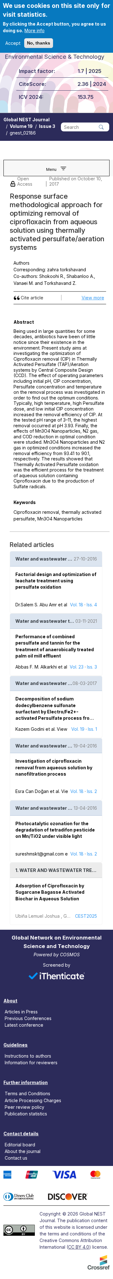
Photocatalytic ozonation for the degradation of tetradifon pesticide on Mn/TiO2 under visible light (55, 830)
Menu (51, 169)
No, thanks (38, 42)
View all (65, 729)
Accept (12, 43)
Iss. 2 (92, 791)
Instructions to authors (28, 1056)
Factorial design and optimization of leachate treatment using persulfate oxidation (55, 581)
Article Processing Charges (33, 1100)
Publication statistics (26, 1113)
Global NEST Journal (26, 119)
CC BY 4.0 (78, 1247)
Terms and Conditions (27, 1093)
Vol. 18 (76, 604)
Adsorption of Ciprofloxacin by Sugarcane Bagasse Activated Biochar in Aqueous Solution (49, 892)
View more (93, 297)
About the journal (22, 1151)
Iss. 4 (92, 604)
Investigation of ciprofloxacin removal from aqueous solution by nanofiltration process (53, 767)
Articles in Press (21, 1011)
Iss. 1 (92, 729)
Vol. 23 (76, 667)
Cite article (32, 297)
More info (34, 30)
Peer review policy (24, 1106)
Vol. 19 (77, 729)
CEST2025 (86, 916)
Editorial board (20, 1144)
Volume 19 (21, 126)
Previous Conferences (28, 1018)
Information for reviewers (31, 1062)
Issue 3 (47, 126)
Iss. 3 (92, 667)
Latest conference (24, 1025)
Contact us (16, 1158)
